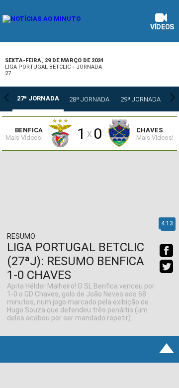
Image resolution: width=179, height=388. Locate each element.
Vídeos (162, 27)
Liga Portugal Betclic (38, 67)
